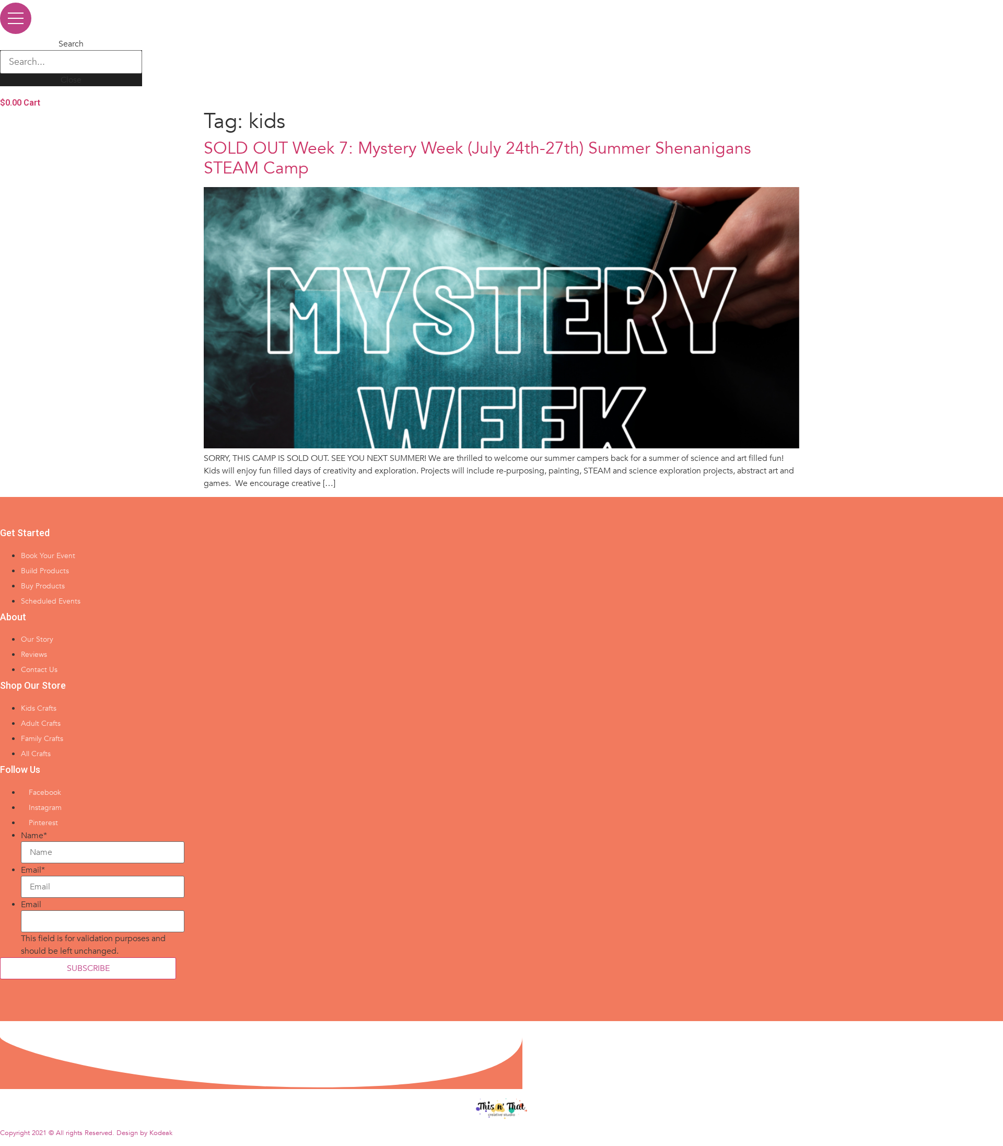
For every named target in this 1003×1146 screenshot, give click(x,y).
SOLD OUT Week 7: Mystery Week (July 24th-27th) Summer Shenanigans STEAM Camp (477, 158)
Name (34, 835)
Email (33, 870)
